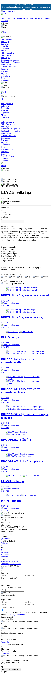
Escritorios (5, 44)
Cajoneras (5, 48)
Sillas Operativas (7, 53)
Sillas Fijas (5, 57)
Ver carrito (5, 642)
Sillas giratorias (7, 39)
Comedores (5, 76)
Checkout (5, 653)
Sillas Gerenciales (8, 55)
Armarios (4, 46)
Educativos (5, 69)
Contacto (4, 21)
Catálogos (11, 18)
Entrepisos (19, 18)
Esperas (4, 73)
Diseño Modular (7, 80)
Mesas (3, 51)
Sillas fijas (5, 41)
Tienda (4, 18)
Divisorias (5, 71)
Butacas (4, 78)
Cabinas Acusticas (8, 67)
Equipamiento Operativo (11, 60)
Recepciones (6, 64)
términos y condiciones (16, 614)
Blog (26, 18)
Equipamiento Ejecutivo (10, 62)
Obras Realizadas (36, 18)
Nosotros (46, 18)
